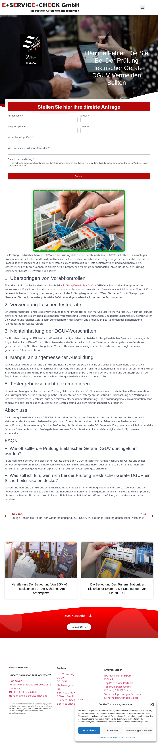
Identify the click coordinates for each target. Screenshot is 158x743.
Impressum (130, 737)
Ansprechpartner (18, 126)
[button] (151, 704)
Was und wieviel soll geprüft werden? (29, 148)
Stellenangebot (66, 685)
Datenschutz (118, 737)
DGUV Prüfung (65, 674)
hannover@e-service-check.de (29, 695)
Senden (79, 176)
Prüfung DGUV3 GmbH (117, 690)
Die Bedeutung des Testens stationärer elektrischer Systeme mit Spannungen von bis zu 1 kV (117, 589)
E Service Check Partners (71, 703)
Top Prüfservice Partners (118, 683)
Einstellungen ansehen (139, 730)
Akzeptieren (89, 730)
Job (58, 689)
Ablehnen (112, 730)
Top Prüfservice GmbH (117, 686)
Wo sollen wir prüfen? (20, 137)
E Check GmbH (65, 696)
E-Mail (84, 115)
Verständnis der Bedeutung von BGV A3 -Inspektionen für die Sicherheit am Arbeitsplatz (41, 589)
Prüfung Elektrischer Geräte (79, 285)
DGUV (60, 677)
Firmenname (15, 115)
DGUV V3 (62, 681)
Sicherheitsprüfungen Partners (122, 694)
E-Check (109, 679)
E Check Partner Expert (117, 675)
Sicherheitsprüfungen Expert (121, 697)
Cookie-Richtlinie (104, 737)
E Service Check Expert (70, 700)
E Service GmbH (66, 692)
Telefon (85, 126)
